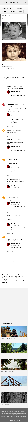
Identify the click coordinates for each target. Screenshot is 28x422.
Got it (18, 420)
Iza (7, 197)
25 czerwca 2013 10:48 (17, 139)
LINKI (20, 11)
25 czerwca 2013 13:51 (15, 215)
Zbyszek (9, 179)
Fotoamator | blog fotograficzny (11, 2)
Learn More (11, 420)
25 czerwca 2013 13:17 (16, 148)
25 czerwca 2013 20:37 (13, 237)
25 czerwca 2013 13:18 (16, 187)
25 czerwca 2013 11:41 (11, 161)
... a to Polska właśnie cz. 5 (6, 404)
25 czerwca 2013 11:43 (15, 179)
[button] (2, 18)
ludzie (3, 66)
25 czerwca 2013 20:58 (16, 245)
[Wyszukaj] (26, 2)
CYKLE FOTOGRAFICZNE (7, 8)
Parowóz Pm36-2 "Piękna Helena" (8, 338)
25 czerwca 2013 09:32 (16, 93)
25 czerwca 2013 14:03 (16, 225)
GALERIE (4, 11)
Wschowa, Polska (10, 68)
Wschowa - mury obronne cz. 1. (7, 371)
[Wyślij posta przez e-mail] (2, 64)
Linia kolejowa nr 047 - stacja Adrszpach (9, 355)
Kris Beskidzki (10, 104)
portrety (9, 66)
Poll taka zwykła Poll (12, 159)
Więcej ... (4, 80)
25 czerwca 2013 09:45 (19, 104)
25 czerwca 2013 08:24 (17, 86)
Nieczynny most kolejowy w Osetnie (8, 388)
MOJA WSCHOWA (17, 6)
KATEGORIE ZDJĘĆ (20, 8)
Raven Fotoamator (15, 91)
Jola (8, 237)
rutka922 (9, 130)
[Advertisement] (14, 304)
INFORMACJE (12, 11)
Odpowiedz (10, 101)
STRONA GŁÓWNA (6, 6)
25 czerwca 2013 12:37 (13, 197)
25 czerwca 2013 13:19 (16, 204)
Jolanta (8, 215)
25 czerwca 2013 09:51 (16, 130)
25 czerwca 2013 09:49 (16, 115)
